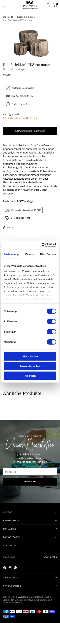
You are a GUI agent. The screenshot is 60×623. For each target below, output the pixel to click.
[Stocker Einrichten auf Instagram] (10, 568)
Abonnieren (50, 557)
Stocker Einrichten (31, 596)
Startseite (8, 16)
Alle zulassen (30, 356)
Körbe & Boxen (25, 16)
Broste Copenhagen (14, 69)
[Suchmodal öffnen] (48, 5)
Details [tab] (29, 254)
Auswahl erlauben (30, 366)
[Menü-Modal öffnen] (4, 5)
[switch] (51, 321)
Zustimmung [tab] (11, 254)
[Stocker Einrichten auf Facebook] (5, 568)
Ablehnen (30, 375)
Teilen (10, 228)
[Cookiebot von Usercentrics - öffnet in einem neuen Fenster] (42, 245)
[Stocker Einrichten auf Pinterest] (16, 568)
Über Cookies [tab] (48, 254)
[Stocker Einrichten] (30, 4)
